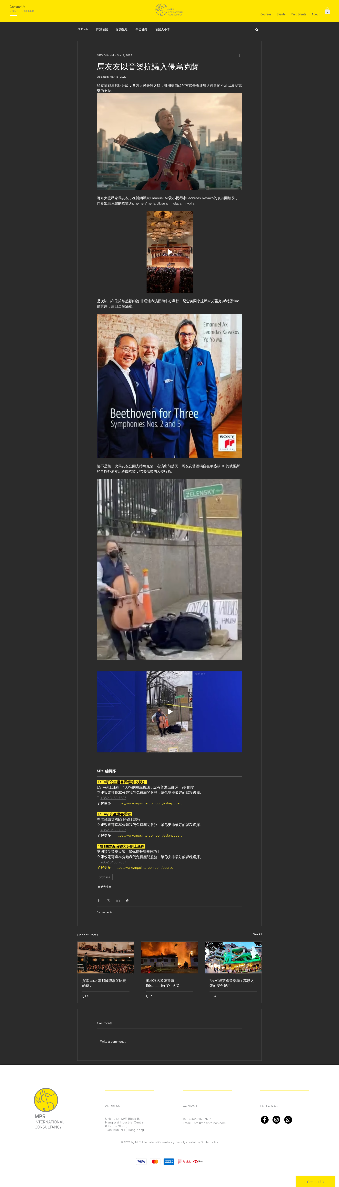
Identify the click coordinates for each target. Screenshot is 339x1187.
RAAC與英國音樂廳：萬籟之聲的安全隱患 (232, 983)
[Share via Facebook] (99, 900)
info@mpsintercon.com (209, 1123)
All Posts (82, 29)
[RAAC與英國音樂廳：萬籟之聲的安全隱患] (233, 957)
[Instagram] (276, 1120)
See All (257, 934)
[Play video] (169, 252)
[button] (266, 12)
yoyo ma (104, 877)
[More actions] (239, 55)
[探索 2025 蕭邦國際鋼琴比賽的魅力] (105, 957)
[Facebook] (265, 1120)
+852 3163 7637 (199, 1119)
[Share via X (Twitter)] (108, 900)
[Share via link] (127, 900)
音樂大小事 (162, 29)
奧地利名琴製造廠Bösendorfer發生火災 (163, 983)
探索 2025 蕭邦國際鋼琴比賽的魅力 (104, 983)
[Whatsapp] (288, 1120)
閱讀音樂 (102, 29)
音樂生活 (122, 29)
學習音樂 (141, 29)
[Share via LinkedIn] (118, 900)
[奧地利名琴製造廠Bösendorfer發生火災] (169, 957)
